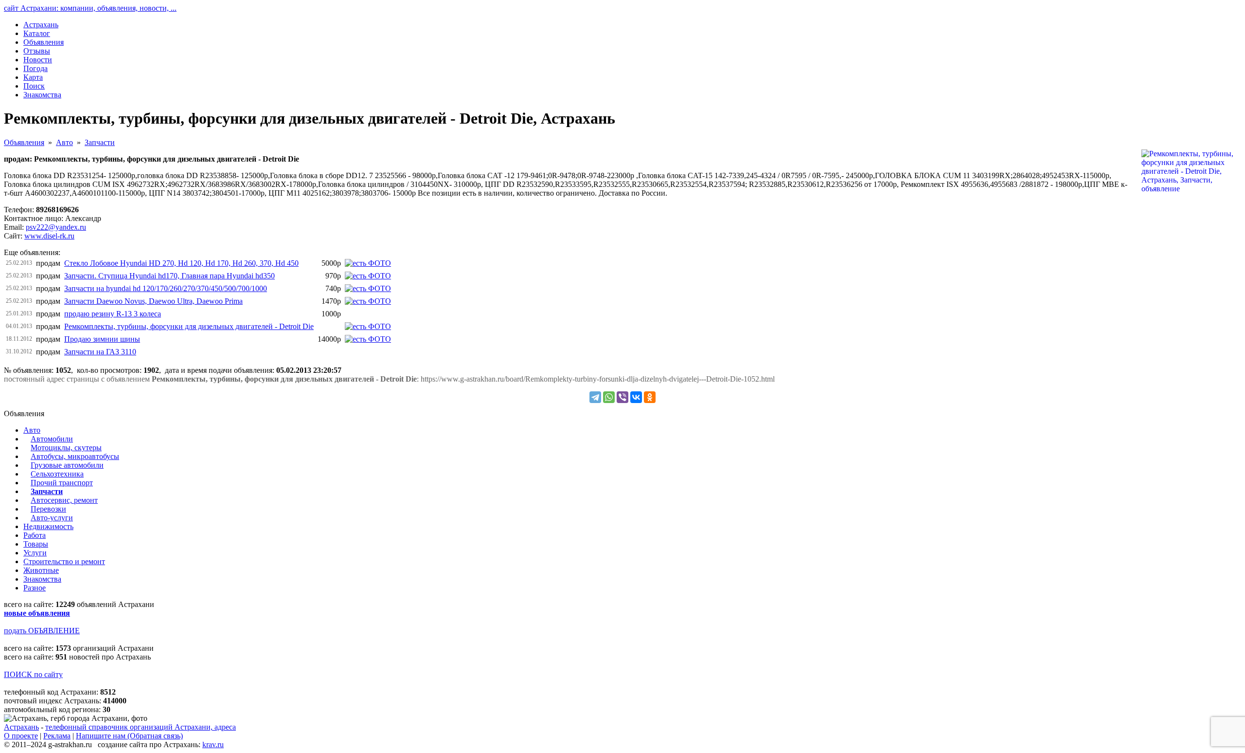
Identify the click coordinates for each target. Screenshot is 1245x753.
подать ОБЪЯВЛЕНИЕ (42, 630)
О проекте (21, 736)
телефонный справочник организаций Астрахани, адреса (140, 727)
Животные (41, 570)
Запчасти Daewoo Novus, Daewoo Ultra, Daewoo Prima (153, 301)
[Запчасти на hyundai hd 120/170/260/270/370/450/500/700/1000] (368, 288)
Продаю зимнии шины (102, 339)
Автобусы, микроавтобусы (75, 456)
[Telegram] (595, 397)
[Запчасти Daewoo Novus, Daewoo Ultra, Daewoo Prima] (368, 301)
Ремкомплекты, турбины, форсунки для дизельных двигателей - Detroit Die (189, 326)
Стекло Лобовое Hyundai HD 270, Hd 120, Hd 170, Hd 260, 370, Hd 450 (181, 263)
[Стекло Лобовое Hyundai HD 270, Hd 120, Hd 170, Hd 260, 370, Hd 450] (368, 263)
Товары (35, 544)
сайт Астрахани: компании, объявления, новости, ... (90, 8)
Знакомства (42, 579)
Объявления (24, 142)
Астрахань (21, 727)
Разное (34, 588)
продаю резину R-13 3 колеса (112, 314)
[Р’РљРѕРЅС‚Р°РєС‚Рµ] (636, 397)
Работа (34, 535)
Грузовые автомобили (67, 465)
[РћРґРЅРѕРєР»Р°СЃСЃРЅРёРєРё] (650, 397)
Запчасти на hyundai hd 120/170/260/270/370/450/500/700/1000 (165, 288)
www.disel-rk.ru (49, 236)
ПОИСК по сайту (33, 674)
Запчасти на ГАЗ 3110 (100, 352)
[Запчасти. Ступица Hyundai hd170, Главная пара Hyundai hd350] (368, 276)
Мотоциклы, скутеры (66, 447)
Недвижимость (48, 526)
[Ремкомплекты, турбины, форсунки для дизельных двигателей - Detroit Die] (368, 326)
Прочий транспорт (62, 482)
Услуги (35, 553)
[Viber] (622, 397)
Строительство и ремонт (64, 561)
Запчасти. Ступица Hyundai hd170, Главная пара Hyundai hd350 (169, 276)
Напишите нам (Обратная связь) (129, 736)
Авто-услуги (52, 518)
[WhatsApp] (609, 397)
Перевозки (48, 509)
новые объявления (37, 613)
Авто (64, 142)
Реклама (57, 736)
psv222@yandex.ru (56, 227)
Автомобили (52, 439)
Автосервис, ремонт (64, 500)
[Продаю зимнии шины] (368, 339)
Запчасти (100, 142)
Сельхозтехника (57, 474)
